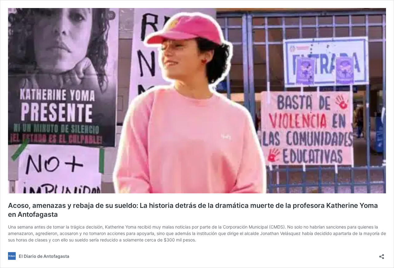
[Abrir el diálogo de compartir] (381, 254)
